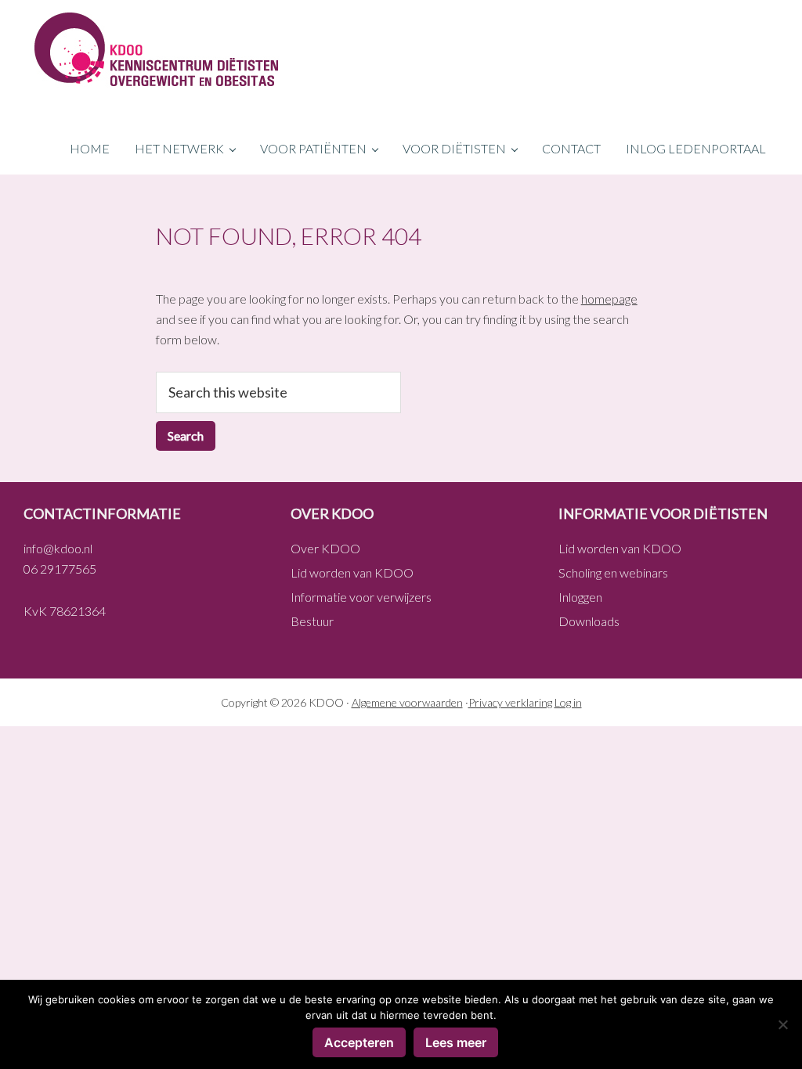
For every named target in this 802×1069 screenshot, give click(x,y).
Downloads (589, 621)
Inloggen (580, 596)
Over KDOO (325, 548)
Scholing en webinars (613, 572)
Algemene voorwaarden (407, 702)
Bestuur (312, 621)
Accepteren (359, 1042)
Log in (568, 702)
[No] (782, 1024)
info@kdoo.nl (57, 548)
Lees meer (455, 1042)
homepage (609, 298)
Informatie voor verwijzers (361, 596)
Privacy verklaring (510, 702)
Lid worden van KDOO (352, 572)
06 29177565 (59, 568)
